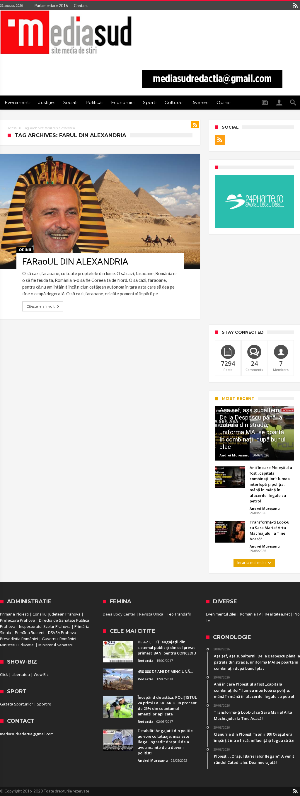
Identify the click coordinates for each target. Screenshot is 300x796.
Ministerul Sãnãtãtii (55, 644)
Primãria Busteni (29, 632)
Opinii (25, 250)
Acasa (12, 128)
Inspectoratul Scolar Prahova (45, 626)
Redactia (146, 660)
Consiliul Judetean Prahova (57, 614)
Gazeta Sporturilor (16, 704)
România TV (250, 614)
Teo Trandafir (179, 614)
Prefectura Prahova (17, 620)
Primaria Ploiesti (14, 614)
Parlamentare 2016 (51, 5)
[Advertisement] (254, 279)
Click (4, 674)
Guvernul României (59, 638)
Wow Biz (41, 674)
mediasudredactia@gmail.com (27, 734)
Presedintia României (19, 638)
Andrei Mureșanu (234, 455)
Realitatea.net (277, 614)
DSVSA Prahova (62, 632)
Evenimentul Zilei (221, 614)
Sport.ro (44, 704)
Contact (81, 5)
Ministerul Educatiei (17, 644)
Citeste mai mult (40, 306)
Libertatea (21, 674)
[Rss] (295, 5)
